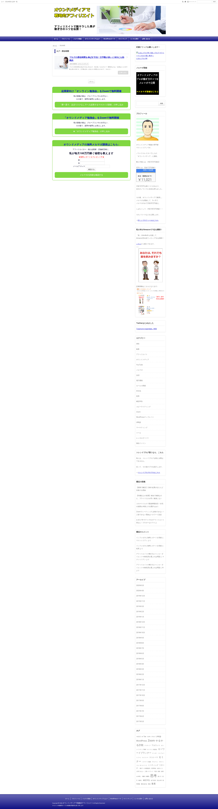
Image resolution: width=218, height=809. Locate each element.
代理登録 (153, 768)
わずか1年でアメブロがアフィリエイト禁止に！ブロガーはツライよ (150, 521)
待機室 (147, 776)
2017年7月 (140, 711)
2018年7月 (140, 648)
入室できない (140, 771)
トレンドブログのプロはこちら (149, 472)
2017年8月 (140, 706)
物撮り (140, 780)
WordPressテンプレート (145, 417)
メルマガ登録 (77, 39)
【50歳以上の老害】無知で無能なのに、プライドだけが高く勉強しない (149, 497)
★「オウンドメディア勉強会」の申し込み (91, 131)
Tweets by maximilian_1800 (146, 329)
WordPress (141, 741)
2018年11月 (140, 627)
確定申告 (139, 401)
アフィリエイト (141, 354)
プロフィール (66, 39)
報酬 (143, 776)
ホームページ (143, 765)
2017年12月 (140, 685)
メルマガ (139, 370)
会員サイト (160, 768)
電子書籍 (139, 380)
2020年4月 (140, 591)
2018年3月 (140, 669)
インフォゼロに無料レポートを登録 (149, 538)
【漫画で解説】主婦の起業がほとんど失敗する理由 (149, 489)
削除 (159, 771)
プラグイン (155, 762)
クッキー (154, 753)
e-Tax (144, 736)
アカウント (156, 745)
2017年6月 (140, 716)
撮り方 (159, 776)
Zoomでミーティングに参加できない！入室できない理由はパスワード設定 (150, 513)
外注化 (138, 391)
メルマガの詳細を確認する (91, 175)
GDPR (148, 736)
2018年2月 (140, 674)
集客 (137, 349)
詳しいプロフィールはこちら (148, 220)
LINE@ (138, 422)
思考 (137, 396)
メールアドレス (79, 166)
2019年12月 (140, 596)
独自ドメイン (141, 443)
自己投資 (153, 780)
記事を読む (123, 73)
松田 (137, 548)
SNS (137, 344)
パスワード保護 (146, 762)
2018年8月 (140, 643)
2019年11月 (140, 601)
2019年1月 (140, 617)
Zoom (138, 412)
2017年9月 (140, 700)
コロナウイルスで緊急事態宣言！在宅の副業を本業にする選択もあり (149, 505)
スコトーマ (153, 757)
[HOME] (185, 1)
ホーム (56, 39)
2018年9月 (140, 638)
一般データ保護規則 (144, 768)
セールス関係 (141, 386)
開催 (149, 784)
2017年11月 (140, 690)
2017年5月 (140, 721)
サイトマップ (192, 1)
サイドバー (145, 757)
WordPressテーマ (109, 39)
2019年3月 (140, 606)
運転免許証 (144, 784)
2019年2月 (140, 611)
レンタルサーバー (142, 438)
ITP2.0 (153, 736)
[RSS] (182, 1)
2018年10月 (140, 632)
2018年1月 (140, 679)
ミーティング (153, 765)
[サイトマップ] (188, 1)
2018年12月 (140, 622)
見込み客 (159, 780)
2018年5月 (140, 659)
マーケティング (141, 427)
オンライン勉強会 (152, 749)
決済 (137, 375)
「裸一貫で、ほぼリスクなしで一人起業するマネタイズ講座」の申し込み (91, 105)
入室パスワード (149, 771)
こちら (138, 244)
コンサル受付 (134, 39)
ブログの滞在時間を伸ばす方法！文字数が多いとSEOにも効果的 (96, 59)
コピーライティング (143, 407)
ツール (138, 433)
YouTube (139, 365)
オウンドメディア (83, 64)
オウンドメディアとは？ (92, 39)
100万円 (138, 736)
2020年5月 (140, 585)
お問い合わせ (146, 39)
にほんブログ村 (141, 58)
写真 (155, 771)
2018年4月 (140, 664)
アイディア (147, 745)
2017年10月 (140, 695)
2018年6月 (140, 653)
